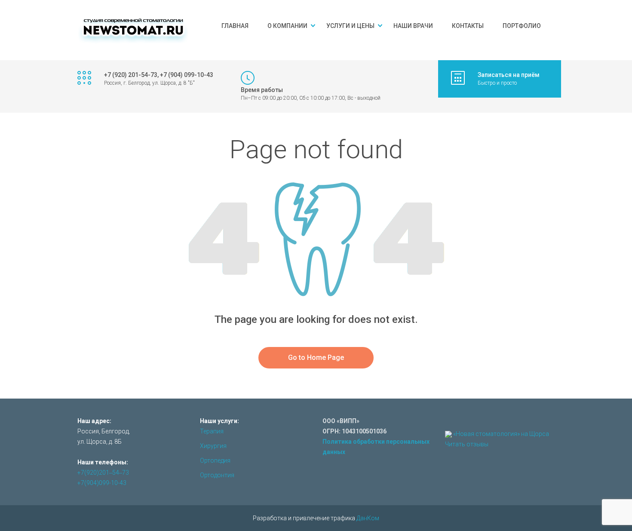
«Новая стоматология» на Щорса (501, 433)
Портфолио (522, 25)
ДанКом (367, 518)
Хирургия (213, 445)
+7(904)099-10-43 (101, 482)
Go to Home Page (316, 357)
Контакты (468, 25)
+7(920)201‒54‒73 (103, 472)
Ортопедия (215, 460)
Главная (235, 25)
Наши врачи (413, 25)
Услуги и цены (350, 25)
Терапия (212, 431)
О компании (287, 25)
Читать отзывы (466, 444)
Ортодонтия (217, 475)
